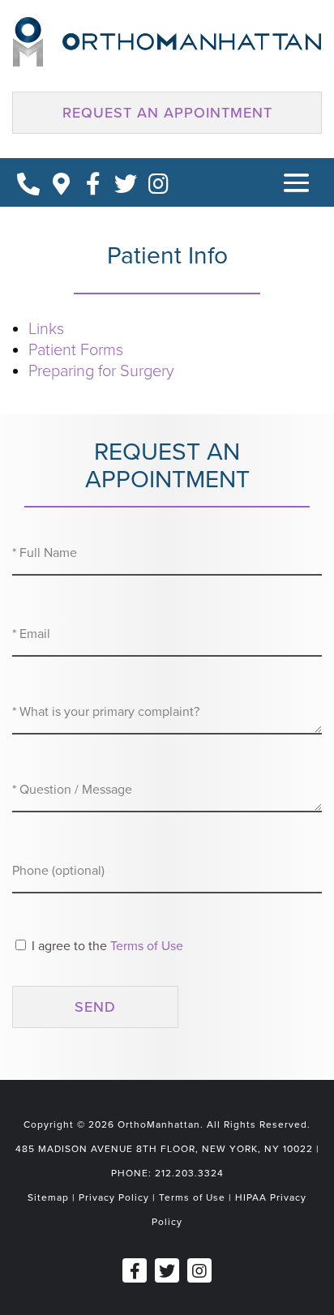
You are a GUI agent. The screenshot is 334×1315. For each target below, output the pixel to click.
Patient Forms (75, 350)
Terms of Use (146, 946)
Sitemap (48, 1197)
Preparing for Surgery (101, 371)
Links (46, 329)
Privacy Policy (114, 1197)
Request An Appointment (167, 113)
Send (95, 1007)
